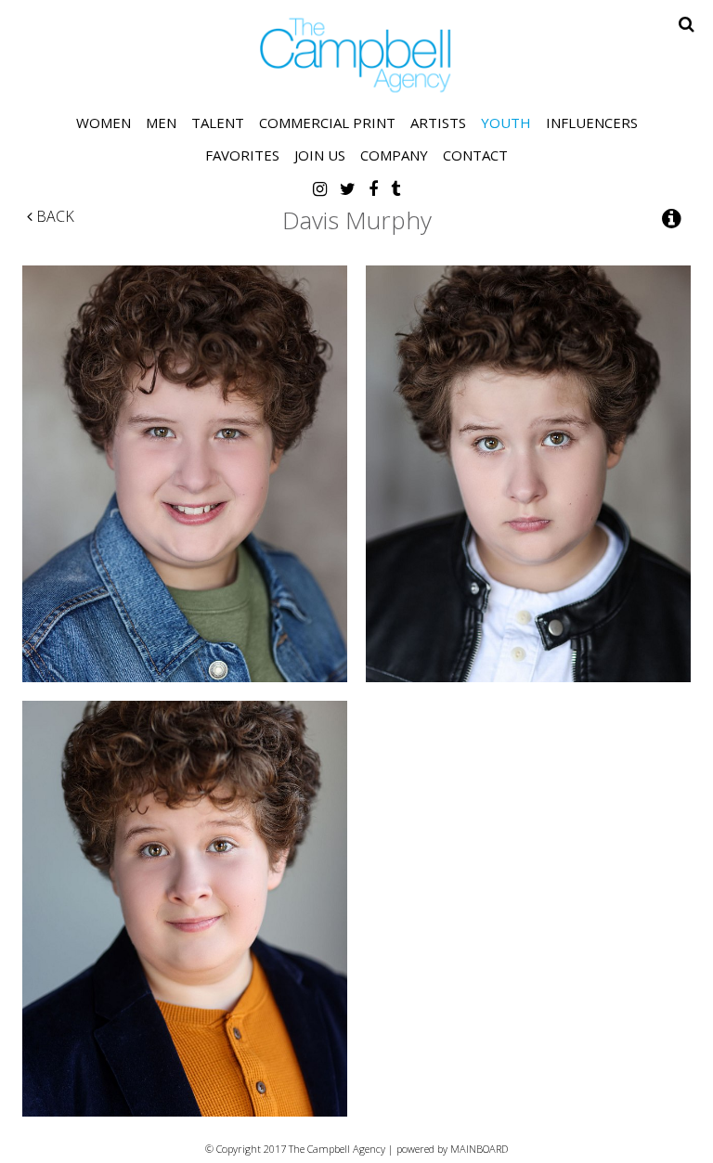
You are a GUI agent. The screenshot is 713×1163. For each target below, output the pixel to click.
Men (161, 122)
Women (103, 122)
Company (394, 155)
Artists (438, 122)
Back (53, 216)
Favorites (242, 155)
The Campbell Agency (356, 55)
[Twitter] (348, 188)
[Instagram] (320, 188)
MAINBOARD (479, 1149)
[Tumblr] (395, 188)
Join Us (319, 155)
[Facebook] (373, 188)
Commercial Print (327, 122)
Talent (217, 122)
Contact (475, 155)
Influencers (592, 122)
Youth (506, 122)
